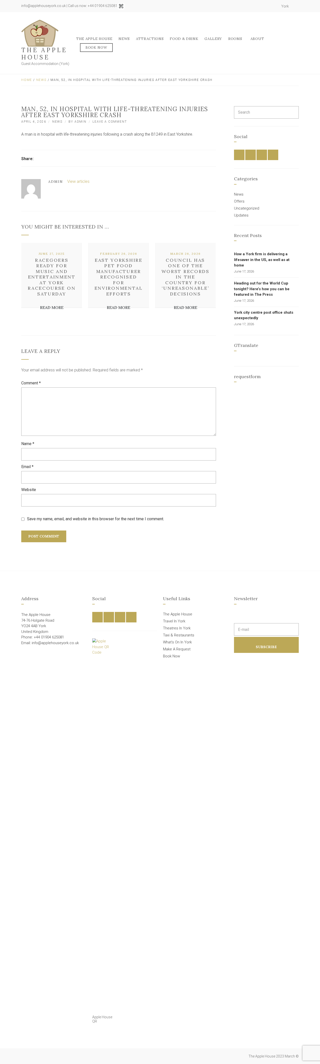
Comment (31, 383)
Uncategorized (246, 208)
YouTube (273, 6)
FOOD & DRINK (184, 38)
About (257, 38)
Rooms (235, 38)
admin (80, 121)
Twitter (262, 6)
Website (28, 489)
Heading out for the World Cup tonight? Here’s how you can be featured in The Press (262, 289)
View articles (78, 181)
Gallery (213, 38)
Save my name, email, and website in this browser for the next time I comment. (95, 519)
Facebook (257, 6)
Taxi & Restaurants (178, 635)
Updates (241, 215)
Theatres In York (176, 628)
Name (27, 443)
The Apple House (44, 53)
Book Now (96, 47)
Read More (52, 307)
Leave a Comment (109, 121)
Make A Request (176, 649)
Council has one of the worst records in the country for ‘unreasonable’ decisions (186, 277)
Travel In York (174, 621)
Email (27, 466)
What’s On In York (177, 642)
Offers (239, 201)
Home (26, 80)
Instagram (268, 6)
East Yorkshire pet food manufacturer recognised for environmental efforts (118, 277)
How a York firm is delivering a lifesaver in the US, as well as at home (262, 259)
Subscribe (266, 647)
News (124, 38)
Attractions (150, 38)
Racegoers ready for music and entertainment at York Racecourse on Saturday (52, 277)
